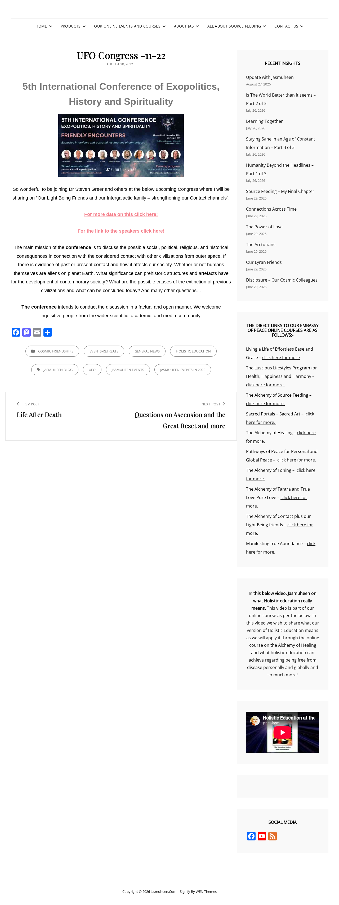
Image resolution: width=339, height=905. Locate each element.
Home (41, 26)
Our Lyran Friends (264, 262)
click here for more (281, 357)
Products (71, 26)
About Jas (184, 26)
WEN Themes (206, 891)
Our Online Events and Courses (127, 26)
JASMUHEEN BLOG (58, 369)
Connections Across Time (271, 209)
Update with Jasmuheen (270, 77)
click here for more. (265, 385)
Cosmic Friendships (55, 351)
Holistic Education (193, 351)
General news (147, 351)
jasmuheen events (128, 369)
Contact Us (286, 26)
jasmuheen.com (163, 891)
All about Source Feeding (234, 26)
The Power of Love (264, 227)
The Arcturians (260, 244)
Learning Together (264, 121)
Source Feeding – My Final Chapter (280, 191)
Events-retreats (104, 351)
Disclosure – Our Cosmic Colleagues (282, 280)
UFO (92, 369)
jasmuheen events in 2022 (182, 369)
